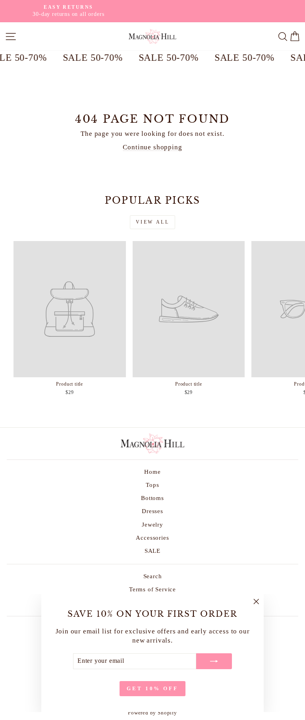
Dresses (152, 511)
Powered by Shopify (152, 713)
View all (153, 222)
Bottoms (152, 497)
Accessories (152, 537)
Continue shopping (152, 147)
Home (152, 471)
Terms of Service (152, 589)
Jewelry (152, 524)
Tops (152, 484)
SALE (152, 550)
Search (152, 576)
